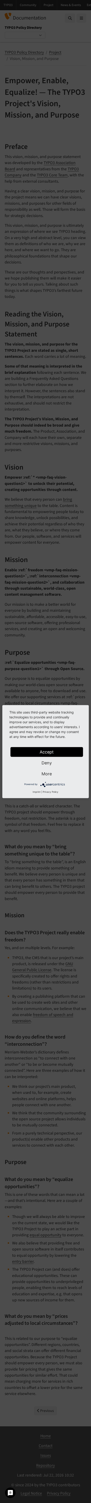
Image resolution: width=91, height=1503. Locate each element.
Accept (47, 751)
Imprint (37, 791)
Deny (47, 762)
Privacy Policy (50, 791)
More (47, 773)
